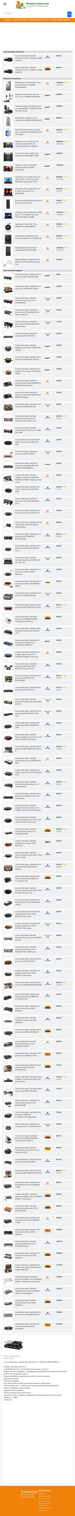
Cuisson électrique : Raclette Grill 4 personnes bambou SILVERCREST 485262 (28, 583)
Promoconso (29, 1491)
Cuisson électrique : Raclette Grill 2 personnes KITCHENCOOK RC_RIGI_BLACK (28, 536)
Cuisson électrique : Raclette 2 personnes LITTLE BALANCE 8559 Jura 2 (27, 501)
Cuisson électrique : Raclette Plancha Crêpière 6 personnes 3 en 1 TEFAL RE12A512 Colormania (28, 737)
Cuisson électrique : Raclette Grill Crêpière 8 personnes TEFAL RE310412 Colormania (27, 973)
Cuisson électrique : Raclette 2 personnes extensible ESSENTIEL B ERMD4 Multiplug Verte (28, 383)
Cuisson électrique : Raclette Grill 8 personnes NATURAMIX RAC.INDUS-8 (28, 748)
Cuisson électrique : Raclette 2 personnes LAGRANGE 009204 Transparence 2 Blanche (26, 1138)
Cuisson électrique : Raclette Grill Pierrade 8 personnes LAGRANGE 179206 (27, 1220)
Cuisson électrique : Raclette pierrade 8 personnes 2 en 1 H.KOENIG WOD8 (25, 831)
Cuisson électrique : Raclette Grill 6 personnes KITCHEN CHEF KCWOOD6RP (28, 678)
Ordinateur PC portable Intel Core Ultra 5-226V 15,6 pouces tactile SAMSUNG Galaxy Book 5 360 (27, 179)
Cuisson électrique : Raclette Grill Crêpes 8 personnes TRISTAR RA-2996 (27, 725)
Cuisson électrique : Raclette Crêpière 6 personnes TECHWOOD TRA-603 (28, 347)
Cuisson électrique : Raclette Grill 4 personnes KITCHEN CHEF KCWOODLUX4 (28, 1067)
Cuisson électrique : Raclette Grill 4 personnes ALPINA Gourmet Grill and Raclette (28, 796)
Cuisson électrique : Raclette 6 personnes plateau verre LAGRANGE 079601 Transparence (28, 1196)
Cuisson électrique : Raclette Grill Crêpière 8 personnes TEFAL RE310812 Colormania (27, 914)
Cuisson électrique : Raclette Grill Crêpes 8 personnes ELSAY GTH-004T (27, 442)
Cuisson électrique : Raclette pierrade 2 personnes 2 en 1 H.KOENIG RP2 (25, 300)
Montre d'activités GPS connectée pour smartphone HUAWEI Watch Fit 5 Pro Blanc (28, 132)
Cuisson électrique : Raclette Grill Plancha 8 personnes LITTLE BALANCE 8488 (27, 1102)
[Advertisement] (37, 37)
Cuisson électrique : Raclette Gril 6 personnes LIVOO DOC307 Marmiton (27, 571)
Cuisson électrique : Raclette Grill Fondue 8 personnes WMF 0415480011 (27, 1326)
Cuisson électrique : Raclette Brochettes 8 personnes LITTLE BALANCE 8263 (26, 1208)
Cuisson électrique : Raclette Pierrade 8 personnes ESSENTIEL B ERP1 (28, 760)
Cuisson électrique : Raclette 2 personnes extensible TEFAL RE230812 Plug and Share (26, 666)
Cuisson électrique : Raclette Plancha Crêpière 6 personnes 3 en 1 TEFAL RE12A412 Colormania (28, 819)
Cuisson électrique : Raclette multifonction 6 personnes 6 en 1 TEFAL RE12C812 (27, 1150)
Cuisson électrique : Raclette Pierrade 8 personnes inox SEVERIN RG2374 (28, 937)
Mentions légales (45, 1496)
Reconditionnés (44, 1503)
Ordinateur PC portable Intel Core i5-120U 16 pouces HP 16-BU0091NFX (27, 191)
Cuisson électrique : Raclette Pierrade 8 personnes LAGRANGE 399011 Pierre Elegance (27, 1290)
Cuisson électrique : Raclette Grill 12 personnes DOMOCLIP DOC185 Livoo (28, 713)
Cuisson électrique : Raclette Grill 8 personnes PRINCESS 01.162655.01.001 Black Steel (28, 1114)
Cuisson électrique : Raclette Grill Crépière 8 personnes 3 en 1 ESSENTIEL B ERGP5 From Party (27, 654)
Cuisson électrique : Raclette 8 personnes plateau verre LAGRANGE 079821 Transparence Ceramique (28, 1279)
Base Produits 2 (44, 1501)
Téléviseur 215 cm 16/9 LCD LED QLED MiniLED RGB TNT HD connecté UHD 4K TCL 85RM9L (26, 143)
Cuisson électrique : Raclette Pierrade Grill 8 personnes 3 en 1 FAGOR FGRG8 (27, 784)
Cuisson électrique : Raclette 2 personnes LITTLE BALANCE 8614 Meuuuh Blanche (27, 312)
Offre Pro (42, 1505)
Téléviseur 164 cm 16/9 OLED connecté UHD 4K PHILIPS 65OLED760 (25, 167)
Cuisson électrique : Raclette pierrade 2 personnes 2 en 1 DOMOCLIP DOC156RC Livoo (25, 418)
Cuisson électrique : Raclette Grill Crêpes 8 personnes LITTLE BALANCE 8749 (28, 772)
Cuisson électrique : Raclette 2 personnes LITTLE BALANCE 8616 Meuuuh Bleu (27, 324)
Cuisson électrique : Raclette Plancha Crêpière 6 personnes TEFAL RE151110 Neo (28, 855)
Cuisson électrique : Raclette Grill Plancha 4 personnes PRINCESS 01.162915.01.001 (27, 878)
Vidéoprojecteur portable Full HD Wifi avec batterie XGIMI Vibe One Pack (27, 261)
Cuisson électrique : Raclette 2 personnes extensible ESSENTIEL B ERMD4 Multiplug (28, 394)
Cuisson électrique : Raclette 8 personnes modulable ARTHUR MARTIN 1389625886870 (26, 465)
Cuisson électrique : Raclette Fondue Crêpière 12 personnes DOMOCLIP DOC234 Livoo (28, 1079)
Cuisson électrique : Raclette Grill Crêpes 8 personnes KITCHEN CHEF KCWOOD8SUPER (28, 1267)
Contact (41, 1493)
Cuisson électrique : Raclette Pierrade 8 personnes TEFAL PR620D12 (25, 1302)
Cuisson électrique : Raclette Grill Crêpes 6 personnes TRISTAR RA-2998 (27, 489)
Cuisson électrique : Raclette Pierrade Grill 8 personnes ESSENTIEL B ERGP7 (25, 1043)
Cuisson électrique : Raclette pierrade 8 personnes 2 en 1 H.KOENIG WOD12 (25, 1243)
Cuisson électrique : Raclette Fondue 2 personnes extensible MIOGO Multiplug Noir (28, 524)
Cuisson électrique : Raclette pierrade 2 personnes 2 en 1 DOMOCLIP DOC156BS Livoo (25, 949)
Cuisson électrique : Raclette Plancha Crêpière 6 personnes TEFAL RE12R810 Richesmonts (28, 890)
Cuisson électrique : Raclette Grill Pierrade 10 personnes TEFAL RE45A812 (27, 1255)
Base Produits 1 (44, 1498)
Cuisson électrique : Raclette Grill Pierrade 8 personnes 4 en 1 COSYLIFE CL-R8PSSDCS (27, 642)
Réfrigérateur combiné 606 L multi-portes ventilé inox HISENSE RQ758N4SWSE (28, 84)
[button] (5, 4)
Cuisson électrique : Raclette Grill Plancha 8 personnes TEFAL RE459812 (27, 1008)
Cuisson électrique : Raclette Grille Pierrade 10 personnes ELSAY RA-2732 (27, 630)
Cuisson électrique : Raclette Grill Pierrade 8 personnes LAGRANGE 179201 (27, 1184)
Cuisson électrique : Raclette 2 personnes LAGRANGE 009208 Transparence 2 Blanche (26, 619)
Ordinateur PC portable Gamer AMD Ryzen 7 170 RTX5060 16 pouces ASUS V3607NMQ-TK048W (28, 214)
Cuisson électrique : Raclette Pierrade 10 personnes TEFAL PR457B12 (26, 1020)
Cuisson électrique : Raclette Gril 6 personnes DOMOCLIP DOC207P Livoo (27, 548)
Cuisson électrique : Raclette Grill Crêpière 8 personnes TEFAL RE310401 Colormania (27, 925)
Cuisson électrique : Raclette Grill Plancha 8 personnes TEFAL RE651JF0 (27, 1231)
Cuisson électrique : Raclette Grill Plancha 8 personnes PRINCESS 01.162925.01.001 (27, 996)
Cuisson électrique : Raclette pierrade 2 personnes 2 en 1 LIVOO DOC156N (28, 430)
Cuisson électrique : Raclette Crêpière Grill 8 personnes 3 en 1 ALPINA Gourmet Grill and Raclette (28, 807)
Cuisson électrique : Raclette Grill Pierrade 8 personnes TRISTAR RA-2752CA (27, 902)
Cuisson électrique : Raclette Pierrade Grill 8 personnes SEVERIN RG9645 (28, 701)
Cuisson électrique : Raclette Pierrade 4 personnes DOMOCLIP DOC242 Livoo (27, 560)
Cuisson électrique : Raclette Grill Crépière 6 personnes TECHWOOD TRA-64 (28, 371)
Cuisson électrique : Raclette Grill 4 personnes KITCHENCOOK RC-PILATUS (28, 866)
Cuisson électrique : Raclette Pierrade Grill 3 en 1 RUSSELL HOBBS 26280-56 (28, 58)
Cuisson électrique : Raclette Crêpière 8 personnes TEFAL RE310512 (25, 843)
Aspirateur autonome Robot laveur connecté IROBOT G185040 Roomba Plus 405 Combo (28, 108)
